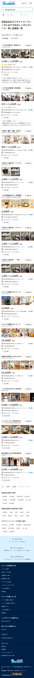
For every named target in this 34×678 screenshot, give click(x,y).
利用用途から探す (5, 575)
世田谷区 (14, 486)
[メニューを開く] (31, 3)
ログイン (24, 3)
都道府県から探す (5, 578)
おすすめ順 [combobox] (14, 38)
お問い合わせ (4, 643)
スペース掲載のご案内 (6, 600)
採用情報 (3, 649)
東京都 (7, 486)
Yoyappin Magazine (6, 638)
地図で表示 (18, 674)
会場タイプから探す (6, 572)
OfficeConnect (5, 621)
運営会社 (3, 646)
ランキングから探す (6, 582)
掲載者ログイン (5, 606)
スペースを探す (5, 569)
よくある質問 (4, 588)
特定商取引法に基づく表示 (8, 655)
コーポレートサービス (6, 585)
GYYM (3, 629)
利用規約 (3, 591)
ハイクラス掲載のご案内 (7, 603)
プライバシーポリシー (6, 652)
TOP (2, 486)
